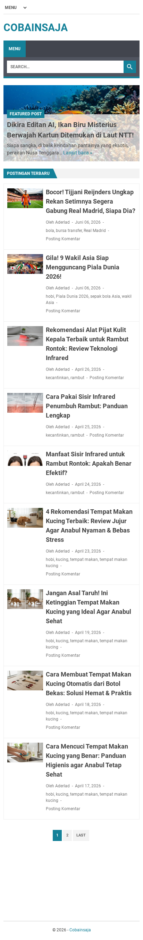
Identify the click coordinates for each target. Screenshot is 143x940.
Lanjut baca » (77, 152)
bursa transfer (69, 230)
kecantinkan (57, 377)
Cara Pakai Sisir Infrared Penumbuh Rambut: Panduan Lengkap (87, 406)
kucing (62, 559)
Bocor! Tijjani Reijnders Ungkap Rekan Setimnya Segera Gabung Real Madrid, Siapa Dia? (90, 201)
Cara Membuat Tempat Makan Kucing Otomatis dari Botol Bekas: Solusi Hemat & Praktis (89, 684)
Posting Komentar (63, 238)
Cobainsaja (35, 27)
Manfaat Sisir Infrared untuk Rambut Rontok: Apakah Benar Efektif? (89, 463)
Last (81, 835)
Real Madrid (95, 230)
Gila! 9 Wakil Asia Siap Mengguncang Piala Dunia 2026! (82, 267)
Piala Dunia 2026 (72, 296)
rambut (77, 377)
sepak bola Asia (105, 296)
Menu (14, 48)
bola (50, 230)
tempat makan (84, 559)
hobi (50, 296)
